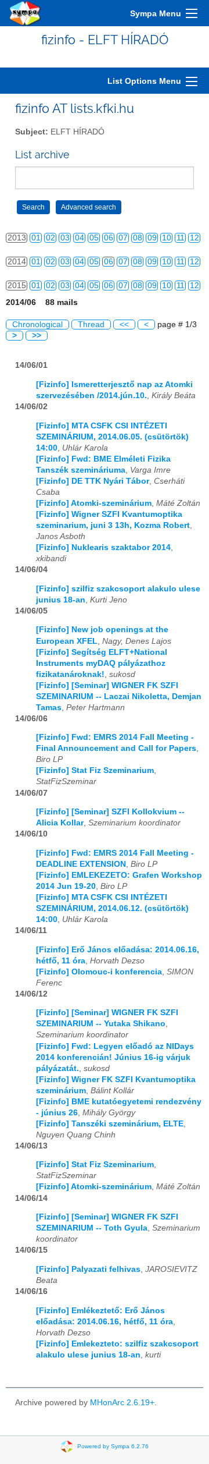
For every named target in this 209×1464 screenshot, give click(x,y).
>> (36, 335)
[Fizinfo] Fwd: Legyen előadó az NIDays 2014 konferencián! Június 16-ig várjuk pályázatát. (115, 1057)
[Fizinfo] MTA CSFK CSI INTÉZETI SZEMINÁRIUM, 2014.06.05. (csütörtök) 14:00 (112, 436)
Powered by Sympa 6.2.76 (113, 1446)
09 (152, 237)
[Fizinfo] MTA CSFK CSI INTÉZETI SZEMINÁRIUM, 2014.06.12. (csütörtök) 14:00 (112, 908)
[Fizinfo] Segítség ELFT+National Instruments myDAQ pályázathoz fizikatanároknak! (101, 663)
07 (123, 237)
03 (65, 237)
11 (180, 237)
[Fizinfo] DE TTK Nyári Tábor (92, 481)
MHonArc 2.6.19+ (122, 1402)
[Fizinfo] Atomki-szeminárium (94, 503)
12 (194, 237)
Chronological (37, 324)
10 (166, 237)
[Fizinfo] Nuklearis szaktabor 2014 (103, 547)
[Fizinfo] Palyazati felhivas (88, 1269)
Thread (91, 324)
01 (36, 237)
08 (137, 237)
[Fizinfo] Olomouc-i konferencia (99, 971)
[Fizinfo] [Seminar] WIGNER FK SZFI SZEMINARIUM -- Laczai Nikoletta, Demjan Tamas (118, 696)
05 (94, 237)
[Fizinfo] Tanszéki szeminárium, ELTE (109, 1123)
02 (50, 237)
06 (108, 237)
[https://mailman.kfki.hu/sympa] (25, 13)
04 (79, 237)
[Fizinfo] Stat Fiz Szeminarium (95, 770)
